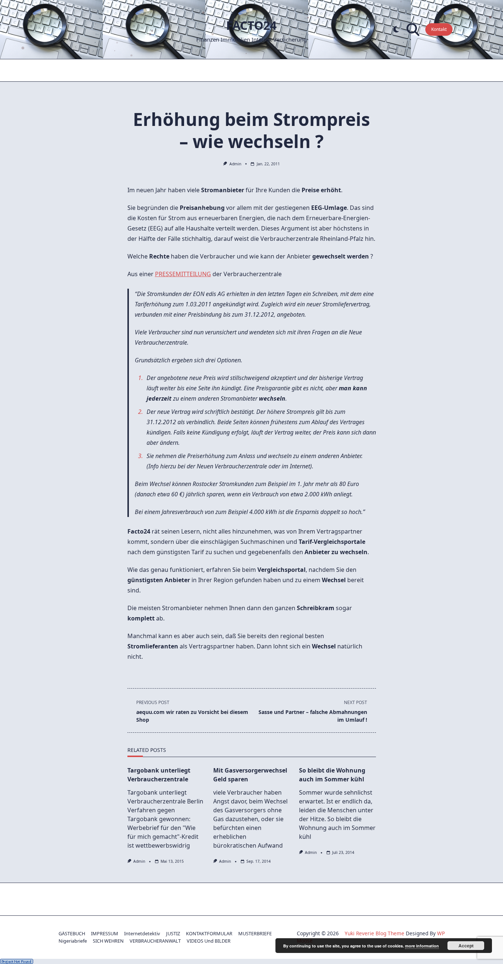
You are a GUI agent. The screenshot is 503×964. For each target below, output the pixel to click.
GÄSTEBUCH (72, 933)
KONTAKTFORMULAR (209, 933)
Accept (466, 945)
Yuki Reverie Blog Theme (374, 933)
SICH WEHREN (108, 940)
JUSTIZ (173, 933)
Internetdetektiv (142, 933)
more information (422, 946)
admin (235, 163)
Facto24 (251, 25)
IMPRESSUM (104, 933)
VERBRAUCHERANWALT (155, 940)
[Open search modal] (413, 29)
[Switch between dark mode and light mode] (396, 29)
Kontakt (439, 29)
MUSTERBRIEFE (255, 933)
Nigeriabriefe (73, 940)
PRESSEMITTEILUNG (183, 274)
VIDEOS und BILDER (209, 940)
